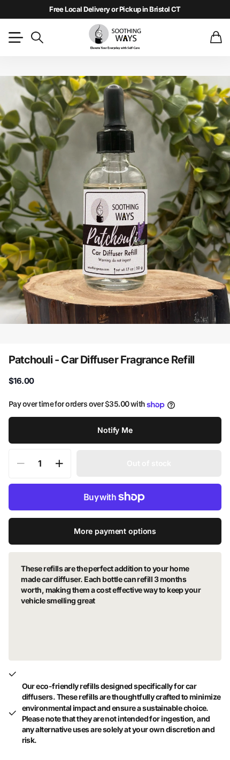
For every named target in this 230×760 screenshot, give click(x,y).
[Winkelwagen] (215, 37)
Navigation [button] (14, 37)
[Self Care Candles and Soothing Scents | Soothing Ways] (115, 37)
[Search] (37, 37)
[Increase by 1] (59, 463)
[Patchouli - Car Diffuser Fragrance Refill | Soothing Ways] (115, 200)
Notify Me (115, 430)
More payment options (115, 531)
